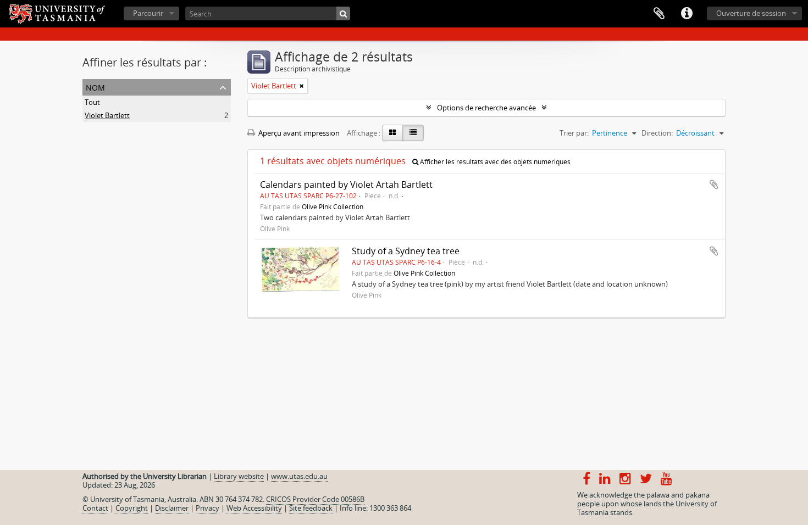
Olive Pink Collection (332, 206)
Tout (92, 102)
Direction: (657, 133)
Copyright (131, 508)
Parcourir (148, 13)
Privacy (207, 508)
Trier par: (574, 133)
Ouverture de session (751, 13)
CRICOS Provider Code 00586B (315, 499)
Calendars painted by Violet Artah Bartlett (346, 184)
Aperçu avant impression (298, 133)
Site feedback (311, 508)
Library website (239, 476)
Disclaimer (172, 508)
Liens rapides (686, 13)
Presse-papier (659, 13)
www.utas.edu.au (299, 476)
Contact (95, 508)
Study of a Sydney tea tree (406, 251)
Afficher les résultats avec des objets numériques (494, 161)
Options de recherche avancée (486, 108)
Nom (95, 86)
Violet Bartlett (107, 115)
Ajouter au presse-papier (714, 184)
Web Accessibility (254, 508)
